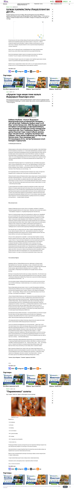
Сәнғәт (7, 91)
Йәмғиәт (8, 388)
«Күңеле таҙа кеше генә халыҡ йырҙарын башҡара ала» (23, 4)
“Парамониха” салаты (38, 3)
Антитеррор (58, 1)
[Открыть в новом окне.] (11, 71)
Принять (65, 486)
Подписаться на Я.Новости (65, 1)
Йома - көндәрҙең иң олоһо (56, 3)
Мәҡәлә (5, 4)
